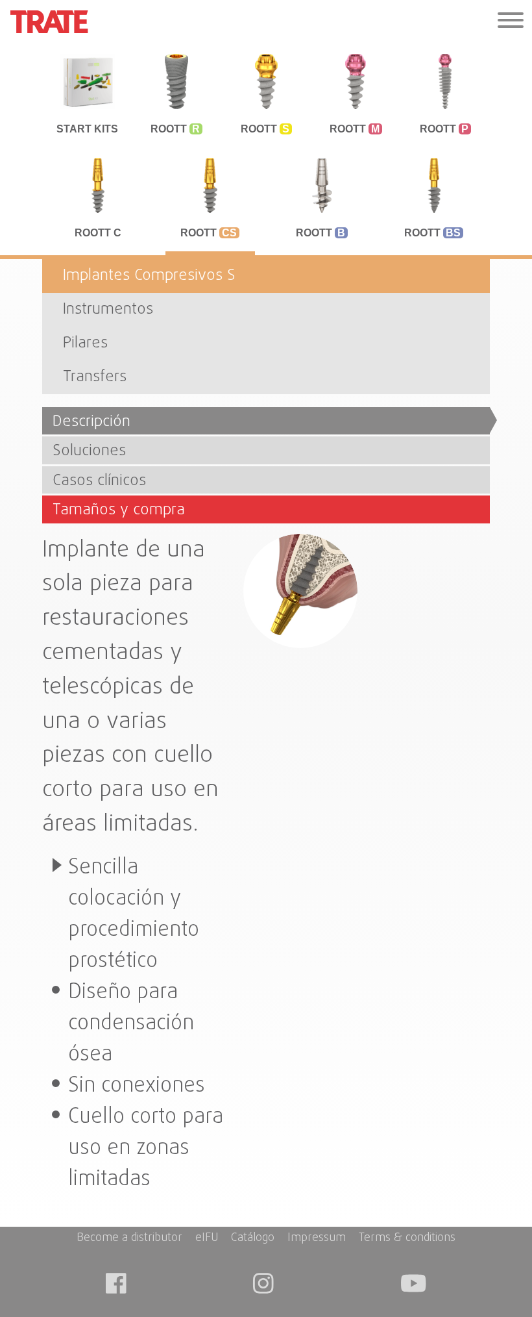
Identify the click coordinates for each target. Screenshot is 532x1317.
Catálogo (252, 1239)
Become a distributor (129, 1239)
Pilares (85, 343)
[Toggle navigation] (510, 21)
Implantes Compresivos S (149, 276)
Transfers (95, 377)
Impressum (316, 1239)
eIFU (206, 1239)
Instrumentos (108, 309)
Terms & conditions (407, 1239)
